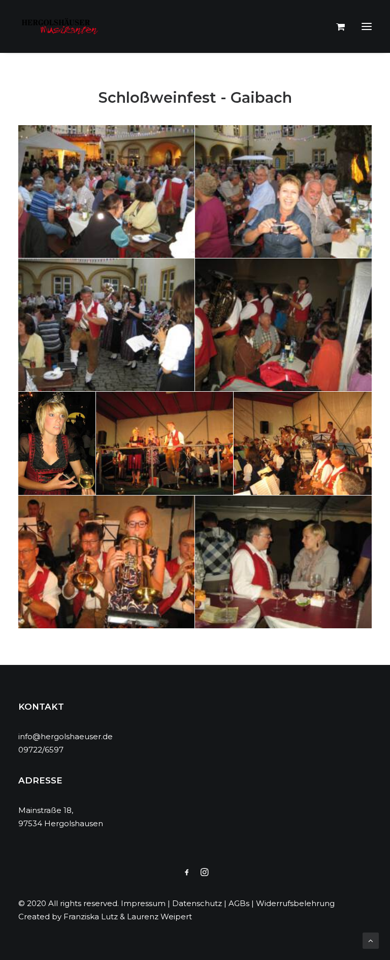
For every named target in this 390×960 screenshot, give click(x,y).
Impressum (143, 903)
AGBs (239, 903)
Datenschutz (197, 903)
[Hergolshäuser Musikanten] (61, 26)
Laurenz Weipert (159, 916)
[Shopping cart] (336, 26)
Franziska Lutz (90, 916)
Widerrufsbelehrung (295, 903)
